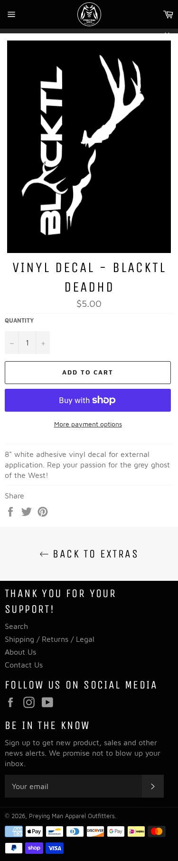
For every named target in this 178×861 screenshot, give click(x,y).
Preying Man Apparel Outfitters (72, 816)
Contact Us (24, 664)
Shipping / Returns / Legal (49, 639)
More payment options (88, 424)
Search (16, 626)
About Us (20, 652)
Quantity (19, 320)
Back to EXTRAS (94, 553)
